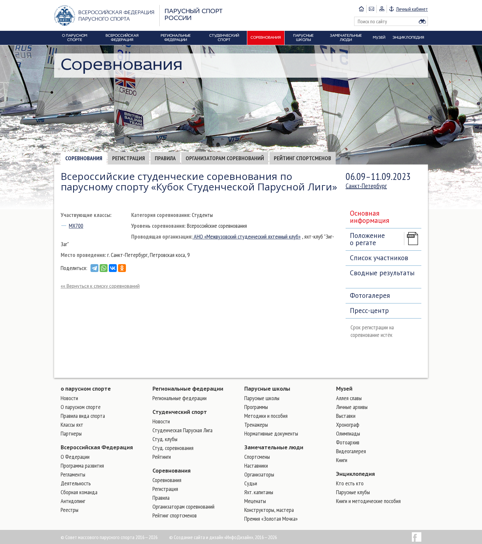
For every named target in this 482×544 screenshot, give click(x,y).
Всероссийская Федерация (97, 447)
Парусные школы (267, 388)
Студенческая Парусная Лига (182, 430)
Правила (165, 158)
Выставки (345, 415)
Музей (344, 388)
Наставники (256, 465)
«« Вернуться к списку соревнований (100, 286)
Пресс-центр (369, 310)
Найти (422, 21)
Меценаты (255, 501)
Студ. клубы (164, 439)
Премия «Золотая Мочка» (271, 518)
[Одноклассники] (122, 268)
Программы (256, 407)
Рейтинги (161, 456)
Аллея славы (349, 398)
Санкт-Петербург (366, 186)
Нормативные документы (271, 433)
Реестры (69, 510)
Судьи (250, 483)
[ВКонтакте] (113, 268)
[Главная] (361, 9)
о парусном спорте (86, 388)
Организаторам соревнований (225, 158)
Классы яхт (72, 424)
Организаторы (259, 474)
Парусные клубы (353, 492)
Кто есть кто (350, 483)
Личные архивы (352, 407)
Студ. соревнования (172, 448)
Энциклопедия (355, 474)
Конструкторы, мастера (269, 510)
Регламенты (73, 474)
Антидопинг (73, 501)
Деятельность (76, 483)
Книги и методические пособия (368, 501)
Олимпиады (348, 433)
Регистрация (128, 158)
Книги (341, 460)
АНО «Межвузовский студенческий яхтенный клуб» (246, 236)
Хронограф (347, 424)
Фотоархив (347, 442)
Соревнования (83, 158)
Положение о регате (367, 239)
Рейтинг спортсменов (302, 158)
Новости (69, 398)
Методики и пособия (266, 415)
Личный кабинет (412, 9)
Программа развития (82, 465)
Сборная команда (79, 492)
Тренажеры (256, 424)
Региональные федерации (187, 388)
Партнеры (71, 433)
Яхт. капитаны (258, 492)
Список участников (379, 257)
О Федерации (75, 456)
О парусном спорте (81, 407)
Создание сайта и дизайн (198, 537)
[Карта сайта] (381, 9)
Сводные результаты (382, 272)
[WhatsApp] (104, 268)
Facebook (416, 537)
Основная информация (369, 217)
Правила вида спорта (83, 415)
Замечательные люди (273, 447)
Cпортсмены (257, 456)
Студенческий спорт (179, 412)
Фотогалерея (370, 295)
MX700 (76, 225)
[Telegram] (94, 268)
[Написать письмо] (371, 9)
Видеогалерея (351, 451)
